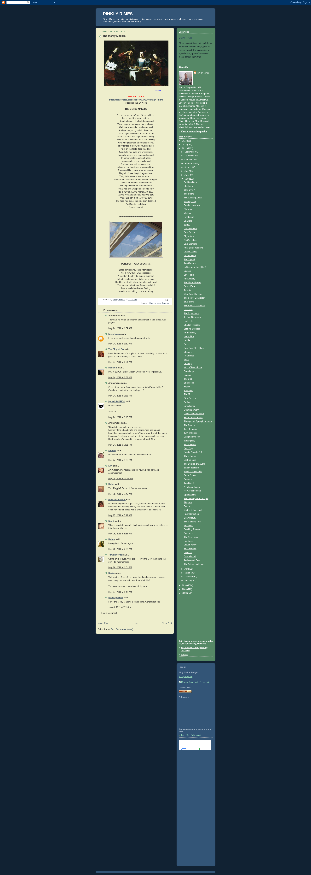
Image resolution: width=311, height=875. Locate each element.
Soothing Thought (192, 529)
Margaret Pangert (117, 499)
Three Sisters (190, 456)
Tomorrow (188, 391)
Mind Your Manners (193, 294)
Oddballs (188, 552)
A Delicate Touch (192, 487)
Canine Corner (190, 252)
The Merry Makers (192, 282)
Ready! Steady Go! (193, 452)
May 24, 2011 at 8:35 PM (120, 460)
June (187, 175)
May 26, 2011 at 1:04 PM (120, 567)
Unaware (188, 221)
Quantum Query (191, 410)
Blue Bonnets (190, 549)
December (189, 152)
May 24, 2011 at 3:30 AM (120, 344)
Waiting (187, 213)
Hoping (187, 387)
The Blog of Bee (116, 349)
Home (135, 623)
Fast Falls (188, 321)
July (186, 171)
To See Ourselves (192, 317)
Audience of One (192, 560)
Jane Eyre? (189, 190)
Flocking (188, 209)
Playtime (188, 502)
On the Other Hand (193, 510)
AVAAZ (184, 654)
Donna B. (113, 368)
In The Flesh (190, 255)
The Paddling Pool (192, 522)
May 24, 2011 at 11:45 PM (120, 479)
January (188, 580)
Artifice (187, 402)
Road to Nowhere (192, 205)
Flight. (187, 225)
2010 (184, 585)
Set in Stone (190, 475)
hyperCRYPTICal (116, 401)
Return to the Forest (193, 417)
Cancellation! (190, 556)
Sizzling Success (192, 329)
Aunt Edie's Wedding (193, 248)
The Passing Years (193, 198)
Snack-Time (189, 286)
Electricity (188, 186)
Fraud (186, 360)
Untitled (187, 340)
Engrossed (189, 383)
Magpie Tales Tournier (159, 303)
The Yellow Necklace (193, 564)
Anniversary (189, 279)
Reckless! (188, 533)
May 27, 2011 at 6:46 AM (120, 592)
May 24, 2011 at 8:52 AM (120, 377)
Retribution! (189, 217)
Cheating (188, 352)
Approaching (190, 495)
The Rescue (189, 425)
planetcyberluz (115, 598)
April (186, 569)
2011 (184, 148)
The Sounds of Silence (194, 306)
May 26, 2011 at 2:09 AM (120, 549)
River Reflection (191, 514)
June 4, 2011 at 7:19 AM (119, 607)
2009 (184, 589)
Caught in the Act (192, 437)
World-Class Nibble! (193, 367)
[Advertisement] (193, 765)
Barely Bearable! (191, 468)
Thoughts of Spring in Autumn (198, 421)
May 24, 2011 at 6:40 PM (120, 417)
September (189, 163)
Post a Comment (109, 613)
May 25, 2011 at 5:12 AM (120, 515)
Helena (111, 539)
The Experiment (191, 313)
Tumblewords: (115, 555)
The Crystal (189, 259)
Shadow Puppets (192, 325)
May (186, 179)
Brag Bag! (188, 448)
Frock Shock (190, 444)
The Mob (188, 394)
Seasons (188, 479)
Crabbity (188, 363)
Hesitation (188, 541)
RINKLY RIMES (118, 13)
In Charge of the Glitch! (195, 267)
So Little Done (190, 182)
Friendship (189, 371)
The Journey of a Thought (196, 498)
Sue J (111, 521)
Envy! (186, 344)
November (189, 156)
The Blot (188, 379)
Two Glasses (190, 263)
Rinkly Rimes (203, 73)
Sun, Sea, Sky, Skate (194, 348)
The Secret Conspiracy (194, 298)
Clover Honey (190, 545)
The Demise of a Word (194, 464)
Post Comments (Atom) (122, 629)
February (188, 577)
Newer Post (103, 623)
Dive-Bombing (190, 244)
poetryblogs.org (186, 676)
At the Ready (190, 333)
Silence (187, 271)
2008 (184, 593)
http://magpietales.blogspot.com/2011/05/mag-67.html (136, 100)
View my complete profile (194, 131)
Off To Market (190, 228)
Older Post (167, 623)
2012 (184, 145)
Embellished (189, 406)
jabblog (112, 450)
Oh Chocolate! (190, 240)
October (188, 160)
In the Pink (189, 336)
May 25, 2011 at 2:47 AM (120, 494)
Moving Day (189, 441)
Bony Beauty (190, 518)
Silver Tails (189, 275)
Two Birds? (189, 483)
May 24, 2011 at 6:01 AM (120, 362)
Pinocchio (188, 526)
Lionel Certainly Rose (194, 414)
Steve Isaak (114, 334)
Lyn (110, 466)
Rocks (187, 506)
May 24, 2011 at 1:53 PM (120, 396)
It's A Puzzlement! (192, 491)
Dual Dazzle (189, 232)
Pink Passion (190, 398)
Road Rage (189, 356)
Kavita (111, 573)
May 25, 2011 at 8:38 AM (120, 534)
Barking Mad (190, 202)
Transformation (191, 429)
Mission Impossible (193, 471)
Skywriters (189, 236)
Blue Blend (189, 302)
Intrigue (187, 375)
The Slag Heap (191, 537)
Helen (111, 484)
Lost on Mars (190, 460)
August (188, 167)
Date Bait (188, 309)
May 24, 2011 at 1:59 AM (120, 328)
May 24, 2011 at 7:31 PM (120, 445)
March (187, 573)
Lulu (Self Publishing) (191, 735)
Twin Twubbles (190, 433)
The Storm (189, 194)
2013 (184, 141)
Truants (187, 290)
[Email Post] (166, 300)
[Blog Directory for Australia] (185, 692)
